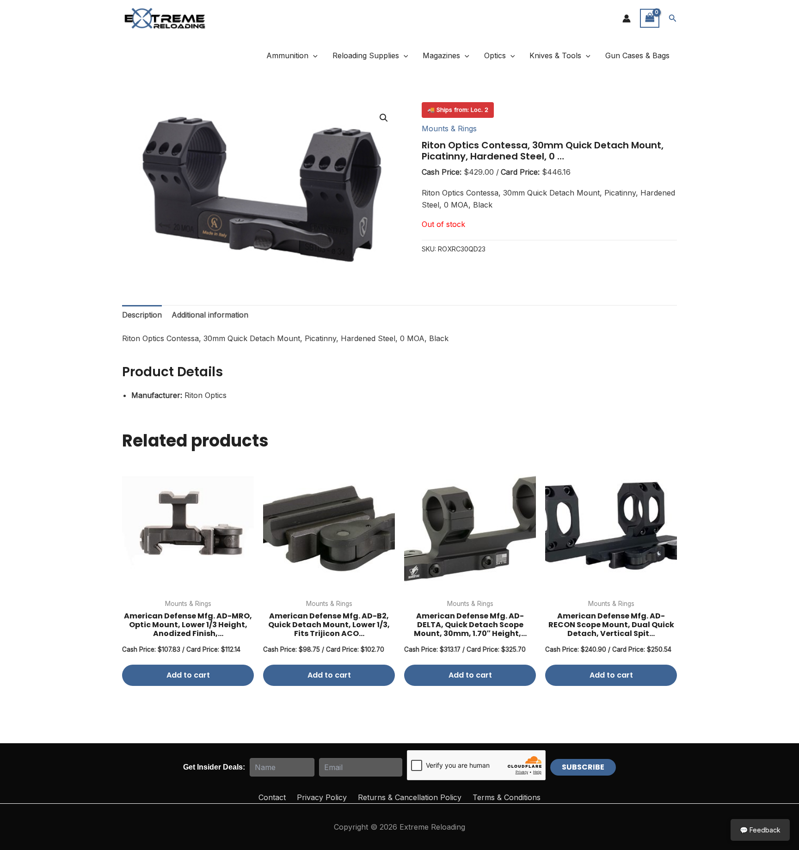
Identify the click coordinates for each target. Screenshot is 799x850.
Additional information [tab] (210, 314)
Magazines (441, 55)
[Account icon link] (626, 18)
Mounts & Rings (449, 128)
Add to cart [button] (188, 675)
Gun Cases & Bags (637, 55)
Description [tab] (142, 314)
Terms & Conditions (507, 797)
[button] (673, 18)
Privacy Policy (322, 797)
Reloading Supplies (365, 55)
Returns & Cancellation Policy (409, 797)
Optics (495, 55)
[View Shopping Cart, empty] (649, 18)
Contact (272, 797)
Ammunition (287, 55)
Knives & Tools (555, 55)
